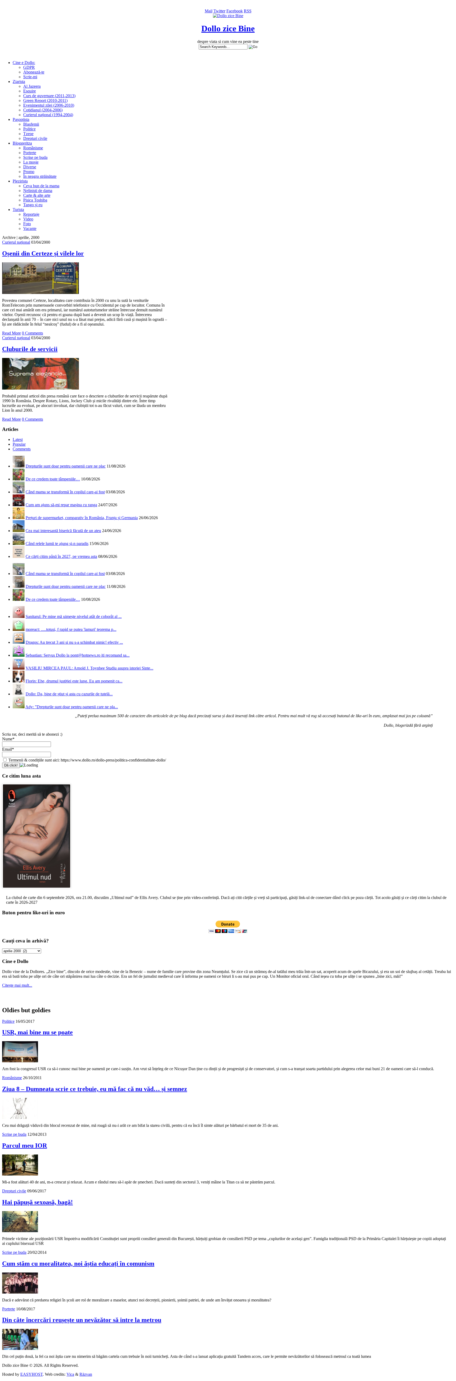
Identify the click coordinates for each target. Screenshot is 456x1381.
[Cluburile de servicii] (40, 388)
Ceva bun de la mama (41, 186)
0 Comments (32, 333)
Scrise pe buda (35, 157)
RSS (247, 11)
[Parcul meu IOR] (20, 1174)
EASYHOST (31, 1374)
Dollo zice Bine (228, 28)
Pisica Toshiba (35, 200)
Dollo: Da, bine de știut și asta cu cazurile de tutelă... (69, 694)
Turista (18, 209)
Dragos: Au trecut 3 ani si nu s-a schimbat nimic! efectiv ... (74, 642)
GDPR (29, 67)
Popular (19, 444)
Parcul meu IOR (24, 1145)
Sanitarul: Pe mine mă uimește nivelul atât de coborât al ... (74, 616)
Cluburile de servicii (30, 349)
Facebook (234, 11)
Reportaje (31, 214)
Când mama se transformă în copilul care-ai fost (65, 492)
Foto (27, 224)
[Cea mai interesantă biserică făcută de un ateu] (19, 530)
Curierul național (16, 242)
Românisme (33, 148)
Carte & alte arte (36, 195)
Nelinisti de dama (37, 190)
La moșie (31, 162)
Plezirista (20, 181)
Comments (22, 449)
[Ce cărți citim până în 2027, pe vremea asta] (19, 556)
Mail (208, 11)
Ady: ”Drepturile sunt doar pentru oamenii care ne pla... (71, 707)
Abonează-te (33, 72)
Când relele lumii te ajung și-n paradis (57, 543)
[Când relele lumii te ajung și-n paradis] (19, 543)
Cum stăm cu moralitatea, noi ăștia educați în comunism (78, 1263)
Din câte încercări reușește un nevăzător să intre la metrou (81, 1319)
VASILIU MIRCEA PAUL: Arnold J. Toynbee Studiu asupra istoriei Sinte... (89, 668)
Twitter (219, 11)
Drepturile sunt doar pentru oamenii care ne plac (66, 466)
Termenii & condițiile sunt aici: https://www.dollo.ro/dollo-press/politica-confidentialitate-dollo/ (86, 760)
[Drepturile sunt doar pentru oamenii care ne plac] (19, 466)
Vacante (29, 228)
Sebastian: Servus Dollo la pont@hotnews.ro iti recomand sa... (78, 655)
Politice (29, 129)
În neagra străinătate (39, 176)
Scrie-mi (30, 77)
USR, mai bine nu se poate (37, 1032)
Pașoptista (21, 119)
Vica (70, 1374)
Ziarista (19, 81)
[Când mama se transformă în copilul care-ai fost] (19, 492)
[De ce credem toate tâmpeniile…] (19, 479)
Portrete (29, 152)
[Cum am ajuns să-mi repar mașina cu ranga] (19, 505)
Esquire (29, 91)
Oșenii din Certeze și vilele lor (43, 253)
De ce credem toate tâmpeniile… (53, 479)
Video (28, 219)
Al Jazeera (32, 86)
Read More (11, 333)
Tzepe (28, 133)
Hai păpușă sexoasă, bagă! (37, 1202)
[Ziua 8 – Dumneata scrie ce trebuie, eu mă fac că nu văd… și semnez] (20, 1117)
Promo (28, 171)
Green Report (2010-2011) (45, 100)
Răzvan (85, 1374)
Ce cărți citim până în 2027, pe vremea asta (61, 556)
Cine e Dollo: (24, 62)
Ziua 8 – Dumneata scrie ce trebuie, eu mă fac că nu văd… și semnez (94, 1088)
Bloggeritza (22, 143)
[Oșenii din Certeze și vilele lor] (40, 292)
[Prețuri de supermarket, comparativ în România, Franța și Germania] (19, 517)
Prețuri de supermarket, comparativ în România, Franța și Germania (82, 517)
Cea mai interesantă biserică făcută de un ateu (63, 530)
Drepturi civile (35, 138)
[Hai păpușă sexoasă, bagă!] (20, 1230)
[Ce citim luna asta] (36, 889)
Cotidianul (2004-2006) (43, 110)
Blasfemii (31, 124)
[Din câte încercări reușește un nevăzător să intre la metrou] (20, 1348)
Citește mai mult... (17, 985)
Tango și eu (32, 205)
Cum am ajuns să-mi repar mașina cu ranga (61, 505)
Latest (18, 439)
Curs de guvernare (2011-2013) (49, 96)
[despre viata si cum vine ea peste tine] (228, 15)
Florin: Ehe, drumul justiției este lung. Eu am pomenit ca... (74, 681)
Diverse (29, 167)
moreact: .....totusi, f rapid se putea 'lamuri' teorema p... (71, 629)
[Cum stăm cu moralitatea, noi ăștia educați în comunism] (20, 1292)
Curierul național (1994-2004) (48, 114)
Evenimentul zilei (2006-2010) (48, 105)
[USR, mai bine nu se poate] (20, 1061)
